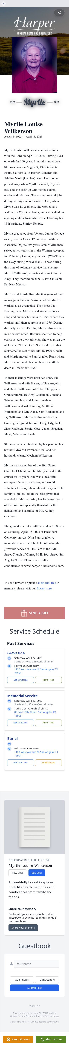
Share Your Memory (23, 927)
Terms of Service (44, 1016)
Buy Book (36, 872)
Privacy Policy (24, 1016)
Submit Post (34, 987)
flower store (44, 588)
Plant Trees (48, 679)
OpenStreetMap (38, 1021)
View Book (17, 872)
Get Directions (20, 679)
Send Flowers (48, 762)
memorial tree (47, 582)
